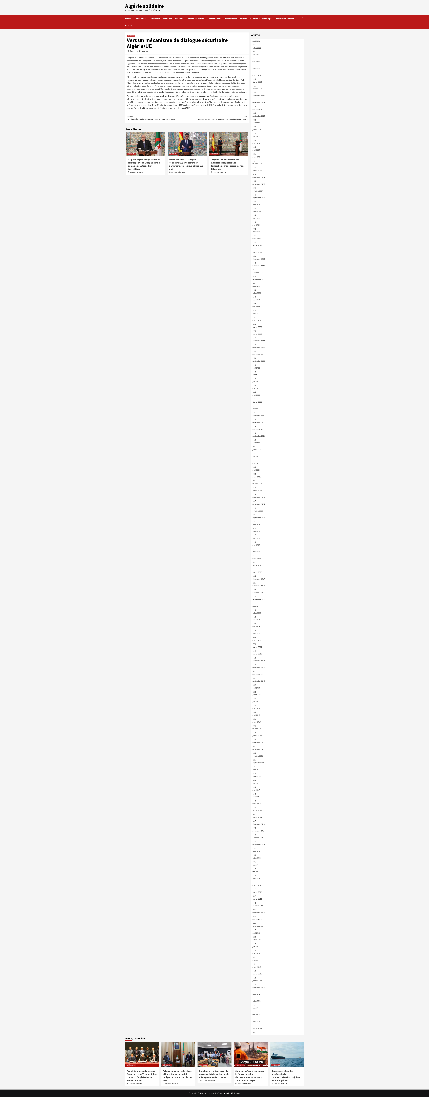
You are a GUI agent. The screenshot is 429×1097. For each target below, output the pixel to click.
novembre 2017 (258, 749)
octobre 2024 (257, 191)
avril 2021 (256, 470)
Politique (179, 18)
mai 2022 (256, 388)
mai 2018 (256, 708)
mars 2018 (256, 722)
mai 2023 (256, 306)
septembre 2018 (258, 681)
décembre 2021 (258, 415)
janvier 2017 (257, 817)
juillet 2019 (256, 613)
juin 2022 (256, 381)
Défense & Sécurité (195, 18)
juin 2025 (256, 136)
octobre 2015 (257, 919)
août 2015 (256, 933)
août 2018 (256, 688)
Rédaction (143, 51)
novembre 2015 (258, 912)
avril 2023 (256, 313)
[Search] (302, 18)
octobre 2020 (257, 511)
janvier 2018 (257, 735)
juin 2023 (256, 300)
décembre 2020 (258, 497)
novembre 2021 (258, 422)
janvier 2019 (257, 654)
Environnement (214, 18)
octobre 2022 (257, 354)
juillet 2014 (256, 1001)
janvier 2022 (257, 409)
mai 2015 (256, 953)
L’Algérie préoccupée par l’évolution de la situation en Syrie (151, 117)
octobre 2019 (257, 592)
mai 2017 (256, 790)
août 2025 (256, 123)
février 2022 (257, 402)
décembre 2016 (258, 824)
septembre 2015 (258, 926)
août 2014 (256, 994)
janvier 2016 (257, 899)
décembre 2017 (258, 742)
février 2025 (257, 164)
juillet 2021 (256, 449)
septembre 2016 (258, 844)
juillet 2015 (256, 940)
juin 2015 (256, 946)
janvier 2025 (257, 170)
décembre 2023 (258, 259)
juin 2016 (256, 865)
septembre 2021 (258, 436)
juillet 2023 (256, 293)
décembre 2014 (258, 987)
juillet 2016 (256, 858)
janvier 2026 (257, 89)
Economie (167, 18)
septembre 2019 (258, 599)
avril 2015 (256, 960)
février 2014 (257, 1028)
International (231, 18)
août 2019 (256, 606)
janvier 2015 (257, 980)
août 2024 (256, 204)
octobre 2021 (257, 429)
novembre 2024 (258, 184)
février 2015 (257, 974)
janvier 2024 (257, 252)
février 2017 (257, 810)
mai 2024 (256, 225)
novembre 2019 (258, 586)
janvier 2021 (257, 490)
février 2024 (257, 245)
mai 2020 (256, 545)
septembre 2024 (258, 198)
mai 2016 (256, 872)
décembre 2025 (258, 95)
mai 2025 (256, 143)
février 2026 (257, 82)
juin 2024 (256, 218)
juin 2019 (256, 620)
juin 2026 (256, 55)
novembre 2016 (258, 831)
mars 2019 (256, 640)
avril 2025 (256, 150)
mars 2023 (256, 320)
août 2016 (256, 851)
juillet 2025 (256, 129)
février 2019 (257, 647)
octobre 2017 (257, 756)
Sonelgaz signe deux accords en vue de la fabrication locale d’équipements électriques (214, 1074)
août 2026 (256, 41)
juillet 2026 (256, 48)
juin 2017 (256, 783)
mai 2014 (256, 1015)
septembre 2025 (258, 116)
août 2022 (256, 368)
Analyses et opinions (285, 18)
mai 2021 (256, 463)
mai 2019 (256, 626)
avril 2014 (256, 1021)
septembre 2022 (258, 361)
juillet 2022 (256, 375)
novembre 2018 (258, 667)
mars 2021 (256, 477)
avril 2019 (256, 633)
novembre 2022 (258, 347)
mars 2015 (256, 967)
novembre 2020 (258, 504)
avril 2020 (256, 552)
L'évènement (131, 1065)
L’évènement (140, 18)
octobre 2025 (257, 109)
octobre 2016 (257, 838)
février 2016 (257, 892)
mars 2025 (256, 157)
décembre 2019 (258, 579)
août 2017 (256, 769)
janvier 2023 (257, 334)
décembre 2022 (258, 341)
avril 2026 (256, 68)
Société (243, 18)
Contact (128, 25)
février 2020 (257, 565)
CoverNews (222, 1093)
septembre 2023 (258, 279)
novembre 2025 (258, 102)
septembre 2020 (258, 518)
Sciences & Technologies (261, 18)
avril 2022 (256, 395)
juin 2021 (256, 456)
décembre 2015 (258, 906)
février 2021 (257, 483)
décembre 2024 (258, 177)
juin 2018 (256, 701)
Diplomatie (155, 18)
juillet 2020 (256, 531)
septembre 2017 (258, 763)
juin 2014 (256, 1008)
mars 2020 (256, 558)
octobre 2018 (257, 674)
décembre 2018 (258, 660)
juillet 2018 (256, 695)
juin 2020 (256, 538)
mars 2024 (256, 238)
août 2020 (256, 524)
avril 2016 (256, 878)
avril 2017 (256, 797)
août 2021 (256, 443)
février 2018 (257, 729)
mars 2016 (256, 885)
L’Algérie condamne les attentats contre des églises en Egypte (222, 117)
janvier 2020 (257, 572)
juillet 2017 (256, 776)
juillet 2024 (256, 211)
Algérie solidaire (144, 6)
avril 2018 (256, 715)
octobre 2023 (257, 272)
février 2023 (257, 327)
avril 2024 (256, 232)
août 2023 (256, 286)
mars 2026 (256, 75)
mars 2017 (256, 803)
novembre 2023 (258, 266)
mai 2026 (256, 61)
